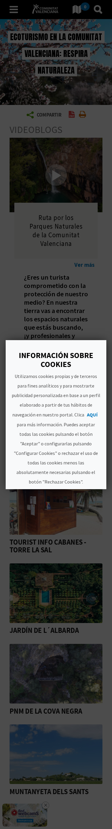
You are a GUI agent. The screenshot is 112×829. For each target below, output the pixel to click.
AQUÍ (92, 415)
